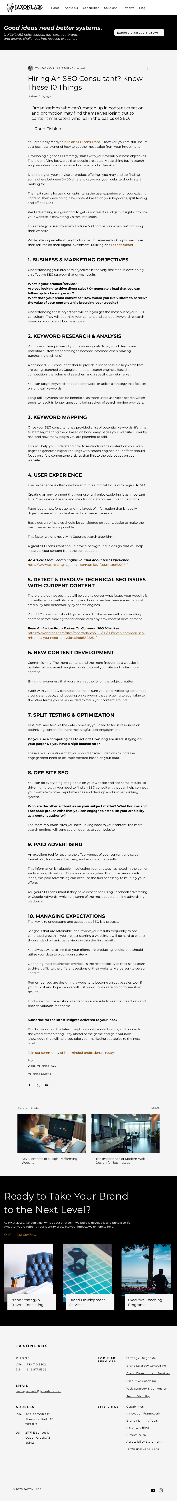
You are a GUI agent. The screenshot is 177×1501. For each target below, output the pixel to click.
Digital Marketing (38, 1065)
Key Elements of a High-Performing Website (49, 1161)
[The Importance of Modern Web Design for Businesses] (125, 1133)
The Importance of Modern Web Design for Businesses (120, 1161)
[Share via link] (55, 1085)
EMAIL (22, 1385)
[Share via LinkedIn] (46, 1085)
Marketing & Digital (40, 1073)
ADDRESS (25, 1407)
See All (155, 1107)
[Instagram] (161, 1490)
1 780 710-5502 (35, 1364)
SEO (54, 1065)
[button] (71, 8)
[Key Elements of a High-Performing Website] (51, 1133)
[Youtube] (153, 1490)
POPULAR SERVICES (107, 1359)
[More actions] (147, 68)
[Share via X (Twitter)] (38, 1085)
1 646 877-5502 (35, 1369)
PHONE (23, 1358)
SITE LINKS (108, 1406)
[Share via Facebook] (29, 1085)
